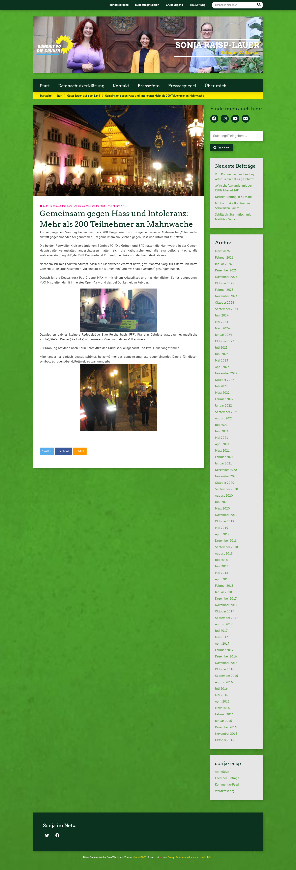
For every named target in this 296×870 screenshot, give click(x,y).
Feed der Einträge (227, 778)
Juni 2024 (222, 315)
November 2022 (226, 373)
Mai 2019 (221, 528)
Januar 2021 (223, 463)
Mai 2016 (221, 695)
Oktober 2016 (224, 669)
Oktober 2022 (224, 380)
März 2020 (222, 508)
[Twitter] (47, 836)
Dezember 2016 (226, 656)
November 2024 (226, 296)
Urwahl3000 (139, 857)
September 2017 (226, 618)
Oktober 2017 (224, 611)
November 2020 (226, 476)
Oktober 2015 (224, 740)
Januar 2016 (223, 721)
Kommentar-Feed (227, 784)
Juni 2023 (222, 354)
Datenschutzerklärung (81, 85)
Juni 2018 (222, 566)
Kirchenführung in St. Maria (234, 197)
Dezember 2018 (226, 540)
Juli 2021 (221, 425)
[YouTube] (235, 119)
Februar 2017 (224, 650)
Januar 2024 (223, 335)
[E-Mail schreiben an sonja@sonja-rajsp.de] (246, 119)
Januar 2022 (223, 405)
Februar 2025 (224, 290)
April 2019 (222, 534)
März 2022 (222, 392)
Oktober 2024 (224, 302)
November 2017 (226, 605)
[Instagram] (225, 119)
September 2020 (226, 489)
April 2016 (222, 701)
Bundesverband (119, 5)
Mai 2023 (221, 360)
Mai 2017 (221, 637)
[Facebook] (214, 119)
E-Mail (80, 451)
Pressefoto (149, 85)
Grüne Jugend (174, 5)
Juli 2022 (221, 386)
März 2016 (222, 708)
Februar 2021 (224, 457)
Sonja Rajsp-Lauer (217, 45)
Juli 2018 (221, 560)
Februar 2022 (224, 399)
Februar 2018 (224, 585)
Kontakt (121, 85)
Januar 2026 (223, 264)
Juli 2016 (221, 688)
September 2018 (226, 547)
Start (45, 85)
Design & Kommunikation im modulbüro (190, 857)
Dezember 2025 (226, 270)
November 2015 (226, 733)
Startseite (46, 96)
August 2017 (224, 624)
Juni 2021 (222, 431)
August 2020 (224, 495)
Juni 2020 (222, 502)
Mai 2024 (221, 322)
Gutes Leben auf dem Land (83, 96)
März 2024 (222, 328)
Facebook (63, 451)
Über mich (216, 85)
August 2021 (224, 418)
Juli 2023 (221, 347)
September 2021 (226, 412)
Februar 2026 (224, 257)
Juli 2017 (221, 631)
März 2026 (222, 251)
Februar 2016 (224, 714)
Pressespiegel (182, 85)
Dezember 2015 (226, 727)
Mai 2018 (221, 573)
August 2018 (224, 553)
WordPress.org (224, 791)
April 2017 (222, 643)
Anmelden (222, 771)
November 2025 (226, 277)
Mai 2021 (221, 438)
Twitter (47, 451)
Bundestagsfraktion (147, 5)
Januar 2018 (223, 592)
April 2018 (222, 579)
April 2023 (222, 367)
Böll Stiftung (197, 5)
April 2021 (222, 444)
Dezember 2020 (226, 470)
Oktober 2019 (224, 521)
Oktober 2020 (224, 483)
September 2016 (226, 676)
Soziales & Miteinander (86, 205)
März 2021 (222, 450)
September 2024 (226, 309)
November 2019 (226, 515)
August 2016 (224, 682)
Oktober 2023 (224, 341)
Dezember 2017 (226, 598)
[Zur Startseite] (55, 54)
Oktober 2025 (224, 283)
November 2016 (226, 663)
